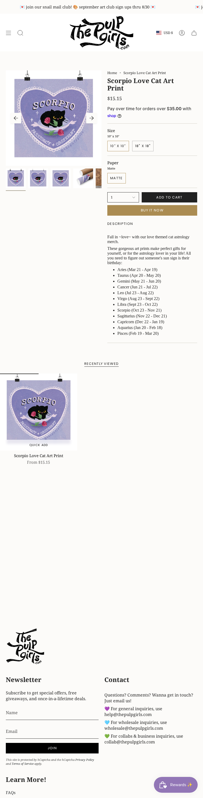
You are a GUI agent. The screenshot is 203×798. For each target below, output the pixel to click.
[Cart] (194, 32)
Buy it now (152, 210)
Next (91, 118)
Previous (16, 118)
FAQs (11, 792)
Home (112, 72)
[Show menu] (8, 32)
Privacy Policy (84, 760)
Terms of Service (23, 764)
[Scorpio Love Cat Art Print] (38, 412)
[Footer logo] (25, 647)
